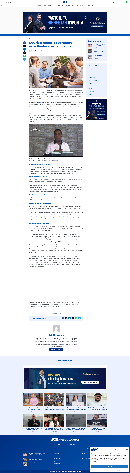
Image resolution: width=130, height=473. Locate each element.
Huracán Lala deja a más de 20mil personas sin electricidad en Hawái (75, 428)
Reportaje (38, 5)
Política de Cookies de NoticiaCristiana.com (103, 470)
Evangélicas (75, 5)
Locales (68, 5)
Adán (51, 179)
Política (88, 5)
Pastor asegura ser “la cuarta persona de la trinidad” (97, 428)
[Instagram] (8, 2)
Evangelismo (61, 5)
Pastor (90, 83)
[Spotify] (74, 444)
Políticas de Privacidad (119, 470)
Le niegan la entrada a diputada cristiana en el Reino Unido (99, 46)
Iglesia (44, 5)
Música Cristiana (93, 80)
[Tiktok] (11, 2)
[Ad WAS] (65, 388)
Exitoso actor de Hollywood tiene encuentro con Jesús (33, 428)
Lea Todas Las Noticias (56, 349)
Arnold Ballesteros (40, 102)
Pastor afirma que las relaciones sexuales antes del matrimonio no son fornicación (97, 409)
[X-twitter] (6, 2)
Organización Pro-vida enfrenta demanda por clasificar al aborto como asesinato (75, 409)
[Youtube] (4, 2)
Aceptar (109, 466)
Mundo (81, 5)
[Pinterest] (71, 444)
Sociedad (36, 39)
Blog (93, 5)
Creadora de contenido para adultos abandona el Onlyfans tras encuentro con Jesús (54, 429)
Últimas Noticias (94, 41)
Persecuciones (52, 5)
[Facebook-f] (1, 2)
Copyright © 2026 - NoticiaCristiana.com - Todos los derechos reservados (65, 471)
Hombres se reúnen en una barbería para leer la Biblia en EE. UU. (99, 52)
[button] (127, 450)
